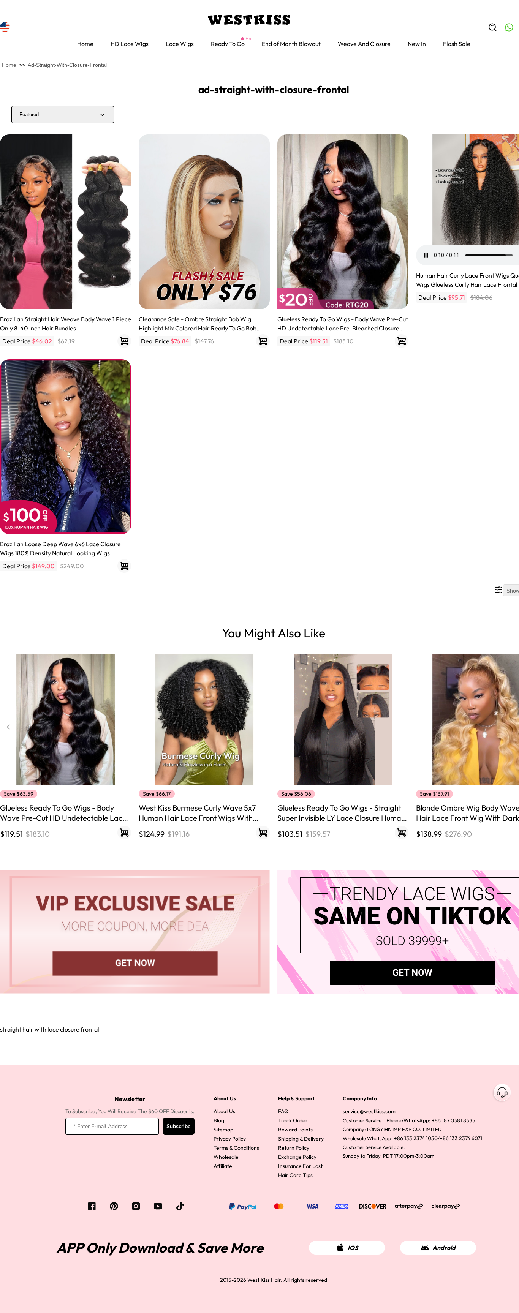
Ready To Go (228, 43)
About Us (224, 1111)
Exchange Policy (297, 1156)
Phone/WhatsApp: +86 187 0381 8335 (430, 1120)
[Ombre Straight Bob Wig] (204, 221)
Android (444, 1247)
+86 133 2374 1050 (416, 1138)
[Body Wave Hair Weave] (65, 221)
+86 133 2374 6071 (461, 1138)
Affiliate (223, 1166)
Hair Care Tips (295, 1175)
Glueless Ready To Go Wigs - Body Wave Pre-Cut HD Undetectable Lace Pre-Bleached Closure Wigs (342, 324)
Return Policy (293, 1147)
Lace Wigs (180, 43)
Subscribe (178, 1126)
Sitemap (223, 1129)
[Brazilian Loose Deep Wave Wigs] (65, 446)
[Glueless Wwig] (342, 221)
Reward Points (295, 1129)
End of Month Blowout (291, 43)
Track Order (293, 1120)
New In (417, 43)
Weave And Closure (364, 43)
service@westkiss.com (369, 1111)
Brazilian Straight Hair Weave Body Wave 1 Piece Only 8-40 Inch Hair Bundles (65, 323)
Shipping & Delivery (301, 1138)
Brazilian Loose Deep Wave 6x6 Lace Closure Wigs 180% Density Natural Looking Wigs (60, 548)
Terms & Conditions (236, 1147)
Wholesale (226, 1156)
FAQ (283, 1111)
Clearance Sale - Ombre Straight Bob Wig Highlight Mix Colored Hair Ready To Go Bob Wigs (197, 324)
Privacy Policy (230, 1138)
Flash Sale (456, 43)
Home (85, 43)
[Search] (492, 27)
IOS (353, 1247)
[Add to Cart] (124, 341)
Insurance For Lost (300, 1166)
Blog (219, 1120)
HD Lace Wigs (130, 43)
